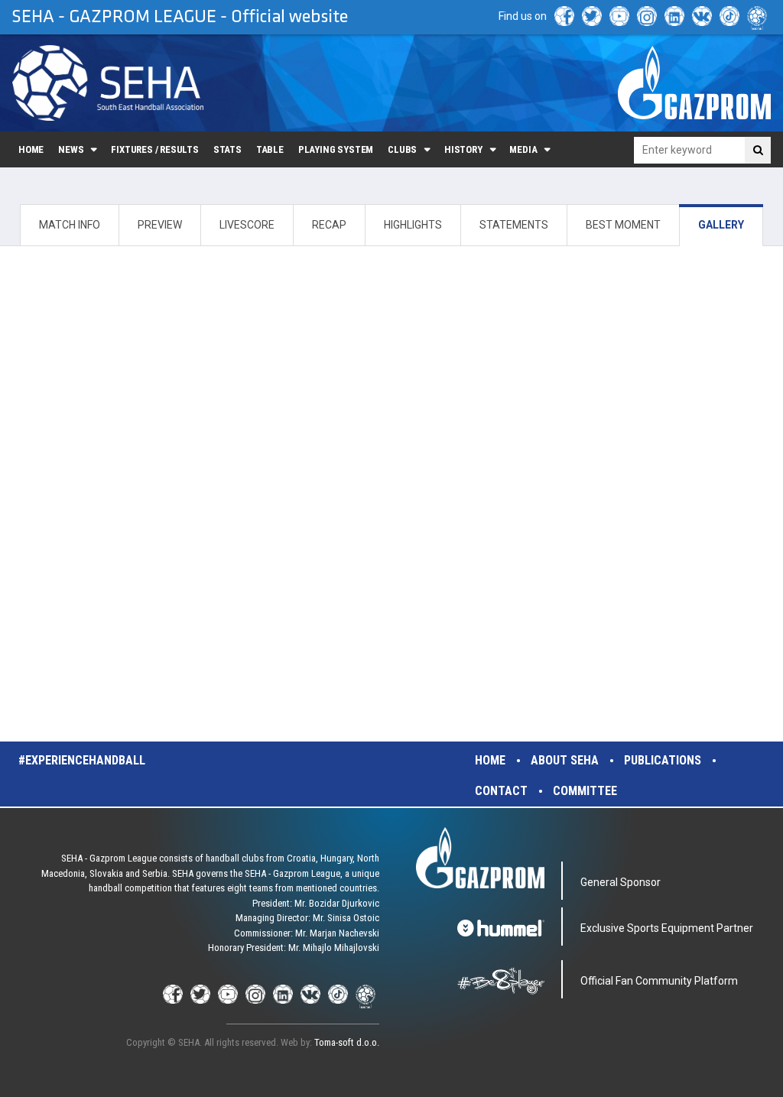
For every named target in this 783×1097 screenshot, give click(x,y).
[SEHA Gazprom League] (107, 83)
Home (31, 149)
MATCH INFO (69, 225)
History (463, 149)
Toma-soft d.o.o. (346, 1042)
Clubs (402, 149)
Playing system (335, 149)
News (70, 149)
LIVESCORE (247, 225)
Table (270, 149)
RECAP (329, 225)
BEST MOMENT (623, 225)
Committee (585, 791)
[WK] (702, 16)
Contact (501, 791)
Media (523, 149)
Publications (662, 760)
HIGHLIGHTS (413, 225)
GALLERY (721, 225)
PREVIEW (160, 225)
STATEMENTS (513, 225)
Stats (227, 149)
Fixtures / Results (155, 149)
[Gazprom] (694, 82)
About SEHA (565, 760)
